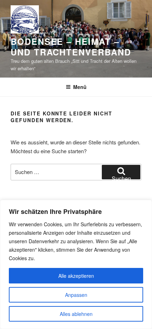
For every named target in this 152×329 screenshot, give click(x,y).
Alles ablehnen (76, 313)
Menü (80, 86)
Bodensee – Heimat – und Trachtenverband (71, 46)
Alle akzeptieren (76, 275)
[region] (76, 264)
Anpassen (76, 294)
